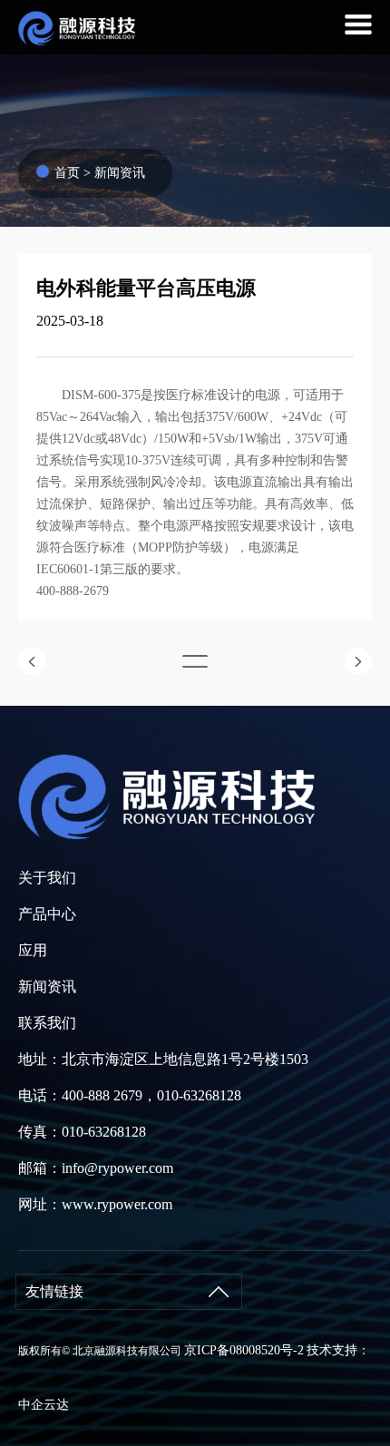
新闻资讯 (119, 173)
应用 (32, 950)
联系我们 (47, 1023)
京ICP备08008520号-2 (244, 1350)
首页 (67, 173)
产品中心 (47, 914)
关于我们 (47, 877)
